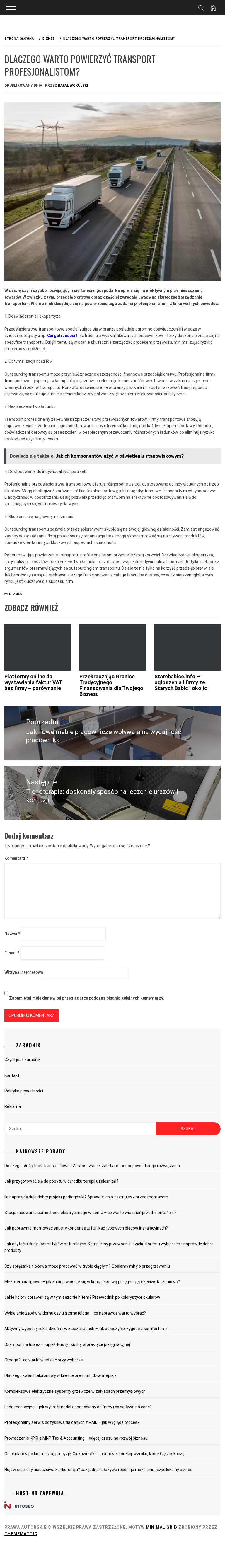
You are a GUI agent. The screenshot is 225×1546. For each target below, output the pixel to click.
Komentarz (16, 858)
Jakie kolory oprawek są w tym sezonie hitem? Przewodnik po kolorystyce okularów (82, 1297)
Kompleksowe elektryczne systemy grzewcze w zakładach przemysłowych (75, 1391)
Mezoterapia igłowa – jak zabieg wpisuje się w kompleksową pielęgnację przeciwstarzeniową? (92, 1281)
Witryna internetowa (23, 972)
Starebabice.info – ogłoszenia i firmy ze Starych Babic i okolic (180, 682)
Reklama (12, 1106)
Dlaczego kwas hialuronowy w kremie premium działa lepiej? (60, 1375)
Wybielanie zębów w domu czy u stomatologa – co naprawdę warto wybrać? (75, 1313)
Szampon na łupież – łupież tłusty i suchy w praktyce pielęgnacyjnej (67, 1344)
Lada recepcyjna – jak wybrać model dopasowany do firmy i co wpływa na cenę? (78, 1406)
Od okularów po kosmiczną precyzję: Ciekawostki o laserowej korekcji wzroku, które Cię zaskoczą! (94, 1453)
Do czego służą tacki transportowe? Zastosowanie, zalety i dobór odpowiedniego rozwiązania (92, 1165)
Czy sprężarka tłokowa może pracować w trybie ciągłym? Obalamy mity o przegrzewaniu (87, 1266)
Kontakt (11, 1075)
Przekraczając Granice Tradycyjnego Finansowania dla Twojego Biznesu (111, 685)
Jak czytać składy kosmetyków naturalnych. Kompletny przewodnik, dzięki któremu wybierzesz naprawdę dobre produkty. (109, 1247)
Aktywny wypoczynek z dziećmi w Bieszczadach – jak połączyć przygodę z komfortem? (86, 1328)
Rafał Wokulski (73, 86)
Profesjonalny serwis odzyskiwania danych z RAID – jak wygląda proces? (71, 1422)
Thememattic (20, 1533)
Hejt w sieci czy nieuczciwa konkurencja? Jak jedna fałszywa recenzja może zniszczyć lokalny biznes (98, 1469)
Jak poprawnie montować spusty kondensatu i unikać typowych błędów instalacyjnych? (86, 1228)
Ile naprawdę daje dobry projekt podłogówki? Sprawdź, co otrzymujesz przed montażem (86, 1197)
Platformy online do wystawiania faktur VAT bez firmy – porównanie (33, 682)
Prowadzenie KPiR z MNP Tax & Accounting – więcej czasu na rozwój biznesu (76, 1438)
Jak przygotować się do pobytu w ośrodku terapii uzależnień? (61, 1181)
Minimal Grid (161, 1527)
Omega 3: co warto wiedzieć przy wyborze (43, 1360)
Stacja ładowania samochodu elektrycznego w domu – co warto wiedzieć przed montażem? (90, 1212)
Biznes (15, 594)
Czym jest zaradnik (22, 1059)
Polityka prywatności (23, 1091)
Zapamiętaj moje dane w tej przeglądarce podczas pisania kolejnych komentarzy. (86, 998)
